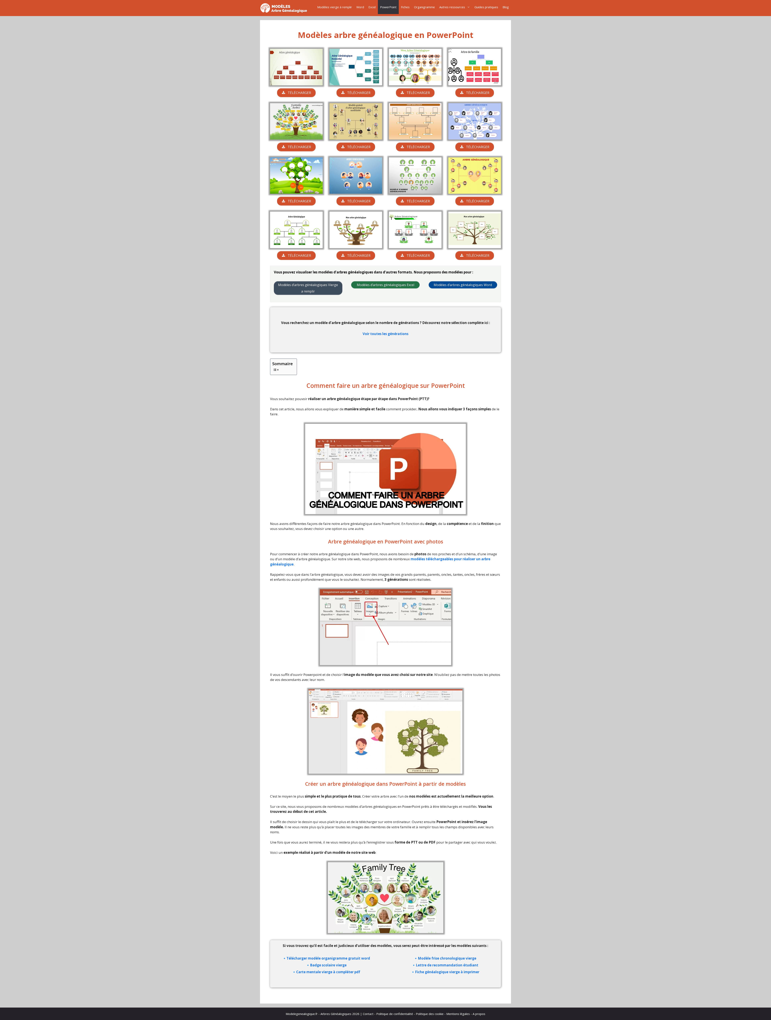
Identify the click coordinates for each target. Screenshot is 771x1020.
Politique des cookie (430, 1014)
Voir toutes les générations (385, 333)
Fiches (405, 7)
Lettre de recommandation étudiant (447, 965)
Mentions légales (458, 1014)
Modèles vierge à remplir (334, 7)
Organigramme (424, 7)
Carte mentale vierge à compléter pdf (328, 972)
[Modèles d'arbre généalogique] (285, 8)
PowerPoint (388, 7)
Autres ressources (452, 7)
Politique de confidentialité (394, 1014)
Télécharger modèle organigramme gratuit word (328, 958)
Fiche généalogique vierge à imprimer (447, 972)
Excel (372, 7)
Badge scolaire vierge (328, 965)
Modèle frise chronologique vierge (447, 958)
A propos (479, 1014)
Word (360, 7)
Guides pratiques (486, 7)
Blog (506, 7)
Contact (368, 1014)
